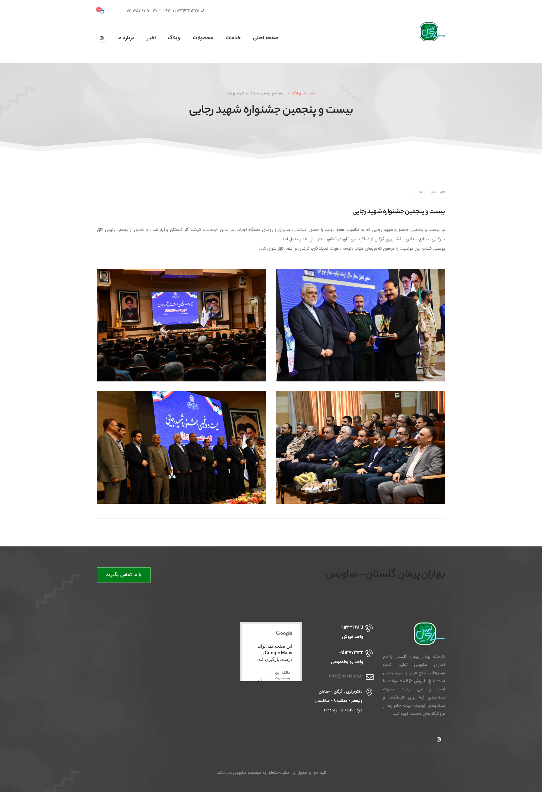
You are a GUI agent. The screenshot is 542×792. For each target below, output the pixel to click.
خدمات (233, 38)
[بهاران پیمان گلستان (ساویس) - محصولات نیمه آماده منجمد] (426, 31)
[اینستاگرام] (101, 38)
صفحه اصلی (265, 38)
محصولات (203, 38)
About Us (254, 11)
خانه (312, 93)
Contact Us (226, 11)
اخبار (151, 38)
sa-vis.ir (437, 192)
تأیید (257, 680)
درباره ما (125, 38)
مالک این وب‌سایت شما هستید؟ (282, 681)
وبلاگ (174, 38)
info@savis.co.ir (346, 676)
